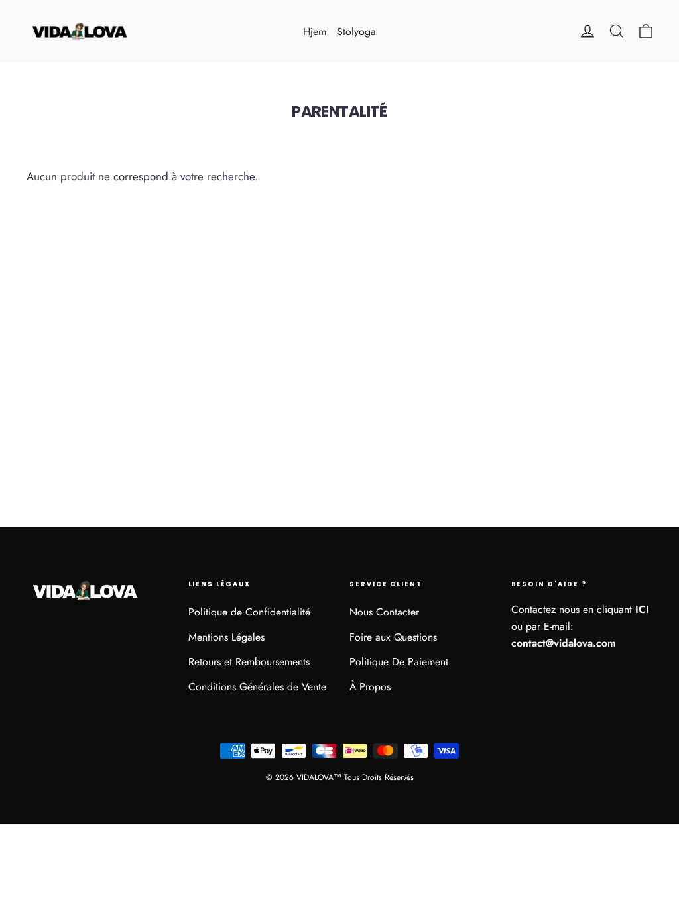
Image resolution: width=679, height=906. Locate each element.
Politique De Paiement (398, 661)
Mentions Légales (226, 637)
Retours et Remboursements (249, 661)
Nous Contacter (384, 611)
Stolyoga (356, 31)
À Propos (370, 686)
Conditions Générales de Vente (257, 686)
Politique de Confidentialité (249, 611)
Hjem (314, 31)
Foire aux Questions (393, 637)
